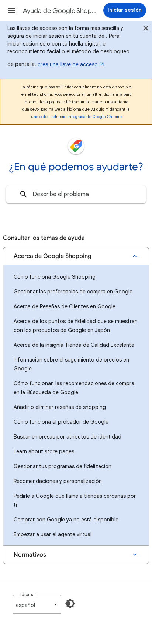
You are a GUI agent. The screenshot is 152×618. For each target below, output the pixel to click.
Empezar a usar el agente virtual (52, 534)
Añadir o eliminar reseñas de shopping (60, 407)
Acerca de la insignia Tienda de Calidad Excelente (74, 345)
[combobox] (76, 194)
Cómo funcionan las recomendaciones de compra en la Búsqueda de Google (74, 388)
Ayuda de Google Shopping (60, 11)
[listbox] (37, 604)
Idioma (27, 594)
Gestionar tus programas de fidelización (62, 466)
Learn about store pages (44, 451)
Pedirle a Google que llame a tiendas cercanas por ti (75, 500)
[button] (12, 10)
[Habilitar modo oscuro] (70, 603)
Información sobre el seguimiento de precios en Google (71, 364)
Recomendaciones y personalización (58, 481)
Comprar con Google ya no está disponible (66, 519)
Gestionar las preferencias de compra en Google (73, 291)
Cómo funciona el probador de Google (61, 422)
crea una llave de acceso (68, 64)
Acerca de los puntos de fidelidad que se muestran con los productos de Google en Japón (76, 325)
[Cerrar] (145, 29)
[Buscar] (23, 194)
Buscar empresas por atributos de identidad (67, 436)
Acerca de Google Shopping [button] (52, 256)
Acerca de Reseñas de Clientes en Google (64, 306)
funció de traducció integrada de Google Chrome (76, 116)
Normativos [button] (30, 554)
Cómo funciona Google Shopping (55, 276)
